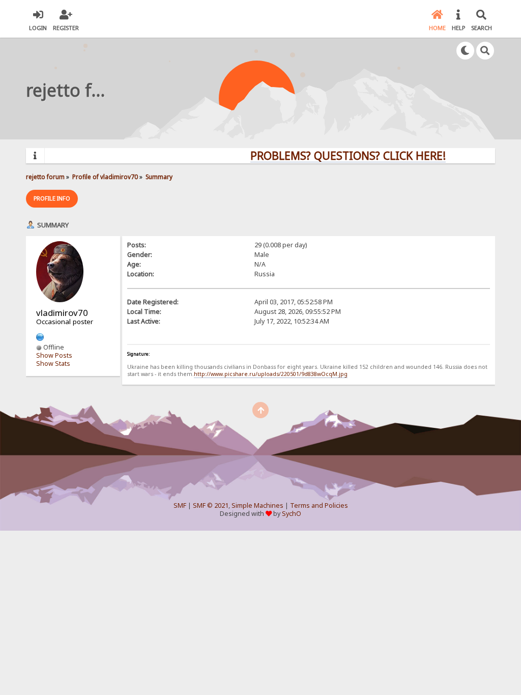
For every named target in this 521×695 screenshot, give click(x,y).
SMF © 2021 (210, 505)
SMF (179, 505)
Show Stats (53, 363)
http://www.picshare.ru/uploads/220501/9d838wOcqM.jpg (271, 374)
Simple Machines (257, 505)
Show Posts (54, 355)
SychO (291, 513)
